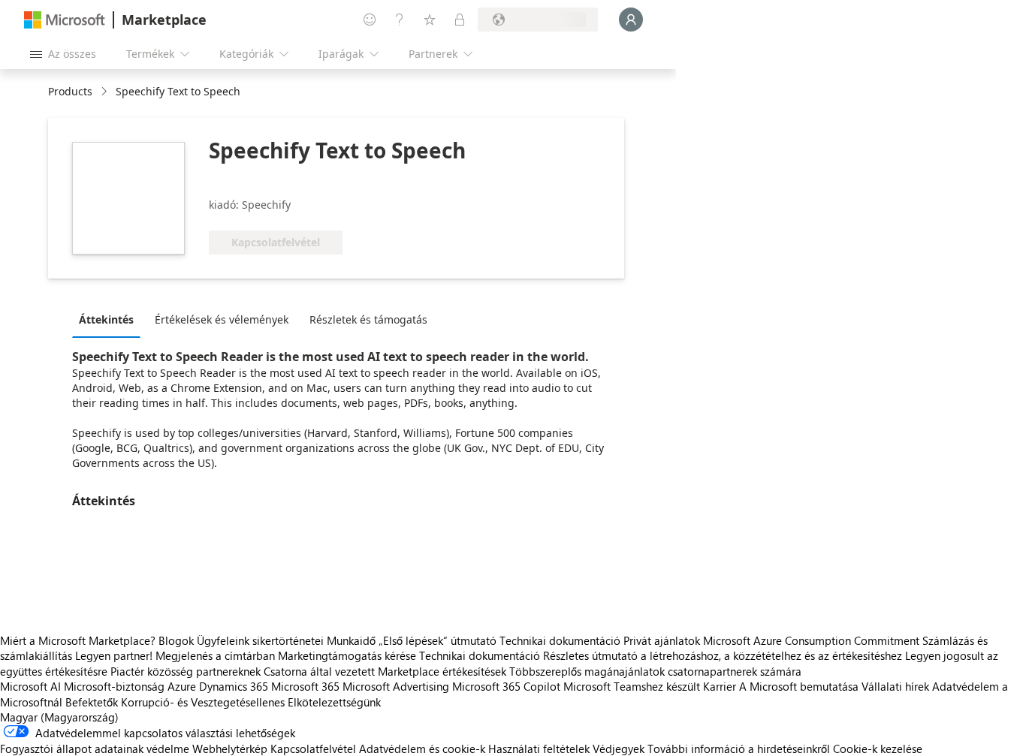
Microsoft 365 (305, 686)
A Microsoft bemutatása (799, 686)
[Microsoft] (64, 20)
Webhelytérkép (229, 748)
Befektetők (91, 701)
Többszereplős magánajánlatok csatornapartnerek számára (655, 671)
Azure (181, 686)
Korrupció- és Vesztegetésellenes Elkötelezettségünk (251, 701)
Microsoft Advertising (396, 686)
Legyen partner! (113, 655)
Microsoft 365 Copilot (506, 686)
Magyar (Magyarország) (59, 716)
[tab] (110, 319)
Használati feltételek (539, 748)
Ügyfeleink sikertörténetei (260, 640)
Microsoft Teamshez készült (631, 686)
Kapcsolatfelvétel (313, 748)
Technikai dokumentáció (559, 640)
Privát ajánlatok (661, 640)
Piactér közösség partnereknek (185, 671)
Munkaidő (351, 640)
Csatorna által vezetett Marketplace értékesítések (385, 671)
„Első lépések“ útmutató (437, 640)
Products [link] (70, 91)
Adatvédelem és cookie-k (422, 748)
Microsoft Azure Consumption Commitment (812, 640)
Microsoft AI (30, 686)
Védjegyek (618, 748)
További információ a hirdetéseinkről (738, 748)
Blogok (176, 640)
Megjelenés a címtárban (215, 655)
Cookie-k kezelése (877, 748)
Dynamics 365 (233, 686)
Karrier (719, 686)
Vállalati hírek (895, 686)
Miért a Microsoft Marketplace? (77, 640)
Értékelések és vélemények (221, 319)
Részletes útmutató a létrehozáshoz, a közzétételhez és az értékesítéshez (722, 655)
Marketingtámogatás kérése (347, 655)
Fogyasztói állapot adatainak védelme (94, 748)
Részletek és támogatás (368, 319)
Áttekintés (106, 319)
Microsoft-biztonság (114, 686)
